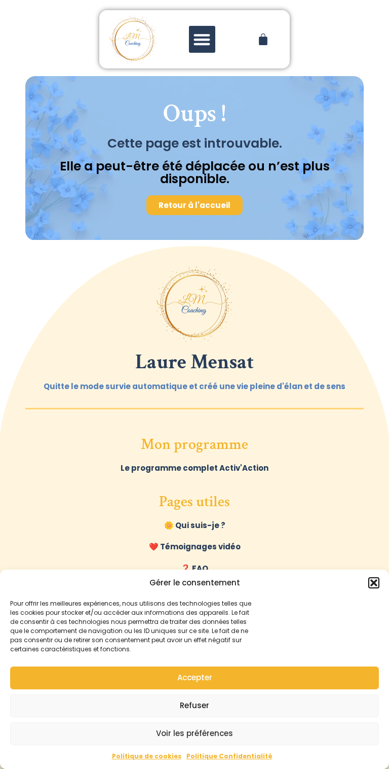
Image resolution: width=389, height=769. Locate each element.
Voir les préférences (194, 733)
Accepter (194, 677)
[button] (374, 583)
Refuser (194, 705)
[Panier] (263, 39)
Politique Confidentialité (229, 756)
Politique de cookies (146, 756)
